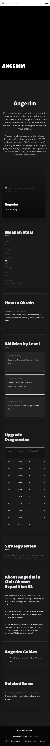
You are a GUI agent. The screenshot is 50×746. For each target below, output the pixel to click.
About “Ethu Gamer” (13, 741)
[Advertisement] (25, 37)
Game (42, 741)
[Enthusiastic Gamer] (11, 3)
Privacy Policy (30, 741)
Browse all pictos (12, 696)
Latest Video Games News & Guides (25, 736)
